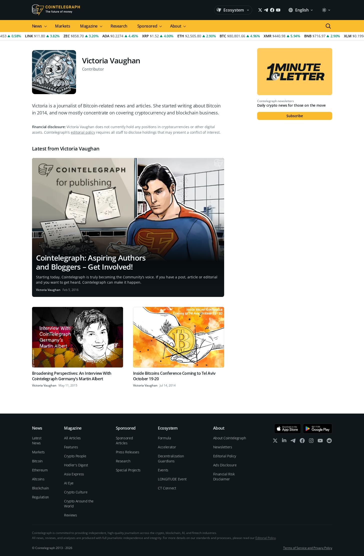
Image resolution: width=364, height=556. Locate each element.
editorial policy (83, 132)
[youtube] (320, 442)
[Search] (328, 26)
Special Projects (128, 470)
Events (163, 470)
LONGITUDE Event (172, 479)
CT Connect (167, 488)
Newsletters (222, 447)
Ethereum (40, 470)
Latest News (37, 440)
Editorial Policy (224, 456)
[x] (275, 442)
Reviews (70, 515)
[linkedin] (284, 442)
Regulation (40, 497)
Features (71, 447)
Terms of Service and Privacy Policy (307, 548)
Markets (62, 26)
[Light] (326, 10)
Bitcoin (37, 461)
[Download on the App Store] (287, 429)
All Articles (72, 438)
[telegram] (293, 442)
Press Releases (127, 452)
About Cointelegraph (229, 438)
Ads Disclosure (225, 465)
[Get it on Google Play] (317, 429)
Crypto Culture (75, 492)
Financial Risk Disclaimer (224, 476)
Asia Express (74, 474)
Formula (164, 438)
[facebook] (302, 442)
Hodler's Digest (76, 465)
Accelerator (167, 447)
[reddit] (329, 442)
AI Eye (69, 483)
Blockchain (40, 488)
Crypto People (75, 456)
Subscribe (294, 115)
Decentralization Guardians (171, 458)
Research (119, 26)
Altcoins (38, 479)
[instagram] (311, 442)
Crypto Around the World (79, 503)
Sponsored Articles (124, 440)
